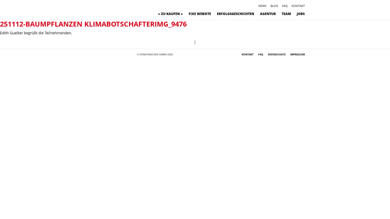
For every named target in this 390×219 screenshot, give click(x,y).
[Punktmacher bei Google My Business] (132, 54)
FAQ (285, 6)
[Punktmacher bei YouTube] (107, 54)
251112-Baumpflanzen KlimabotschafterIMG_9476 (93, 24)
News (262, 6)
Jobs (301, 14)
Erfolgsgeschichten (235, 14)
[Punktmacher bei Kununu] (114, 54)
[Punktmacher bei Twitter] (101, 54)
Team (286, 14)
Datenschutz (277, 54)
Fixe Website (200, 14)
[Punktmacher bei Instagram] (95, 54)
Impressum (297, 54)
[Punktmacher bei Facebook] (89, 54)
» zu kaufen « (170, 14)
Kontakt (298, 6)
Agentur (268, 14)
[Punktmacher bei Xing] (120, 54)
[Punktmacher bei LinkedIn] (126, 54)
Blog (274, 6)
